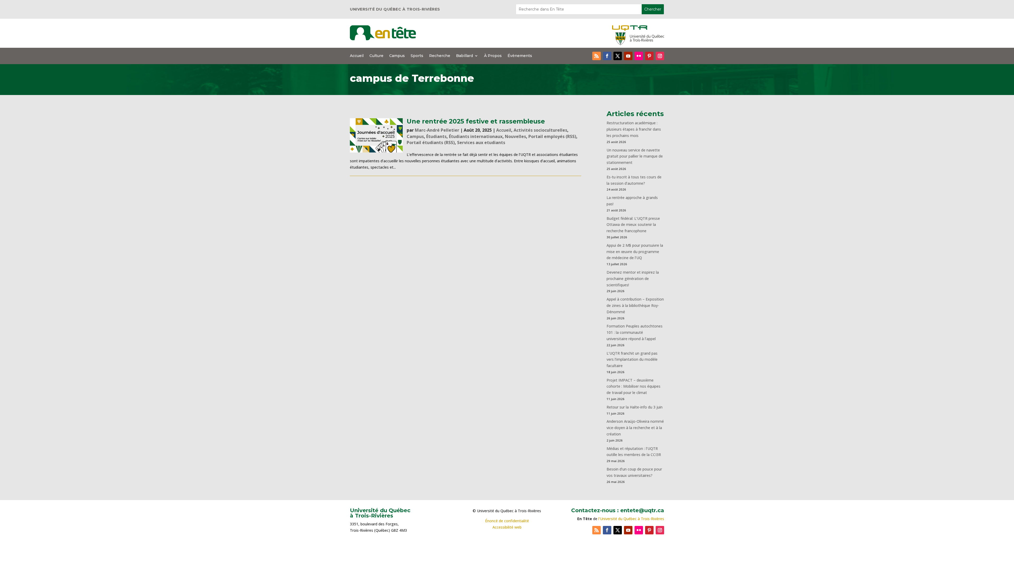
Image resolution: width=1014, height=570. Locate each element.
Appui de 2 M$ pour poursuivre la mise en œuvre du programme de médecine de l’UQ (635, 251)
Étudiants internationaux (476, 136)
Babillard (464, 56)
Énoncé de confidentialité (507, 520)
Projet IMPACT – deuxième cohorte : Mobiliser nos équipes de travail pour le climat (633, 386)
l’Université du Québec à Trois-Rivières (631, 518)
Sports (417, 56)
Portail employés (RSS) (552, 136)
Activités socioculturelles (540, 130)
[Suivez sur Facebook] (607, 56)
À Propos (493, 56)
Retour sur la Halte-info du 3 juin (635, 407)
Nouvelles (515, 136)
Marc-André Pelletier (437, 130)
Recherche (439, 56)
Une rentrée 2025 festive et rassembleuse (476, 121)
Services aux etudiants (481, 142)
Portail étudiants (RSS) (431, 142)
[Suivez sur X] (617, 56)
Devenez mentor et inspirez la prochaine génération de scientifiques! (633, 278)
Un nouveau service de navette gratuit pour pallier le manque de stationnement (635, 156)
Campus (397, 56)
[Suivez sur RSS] (596, 56)
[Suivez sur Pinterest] (649, 56)
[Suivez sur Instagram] (660, 56)
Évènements (520, 56)
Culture (376, 56)
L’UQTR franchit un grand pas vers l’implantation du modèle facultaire (632, 359)
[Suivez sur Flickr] (639, 56)
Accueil (357, 56)
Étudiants (436, 136)
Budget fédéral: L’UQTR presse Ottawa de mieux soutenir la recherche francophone (633, 225)
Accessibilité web (507, 527)
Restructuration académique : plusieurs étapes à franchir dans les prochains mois (634, 129)
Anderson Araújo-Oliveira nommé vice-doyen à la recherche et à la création (635, 427)
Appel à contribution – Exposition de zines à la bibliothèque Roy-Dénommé (635, 305)
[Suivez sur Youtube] (628, 56)
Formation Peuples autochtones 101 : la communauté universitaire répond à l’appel (635, 332)
